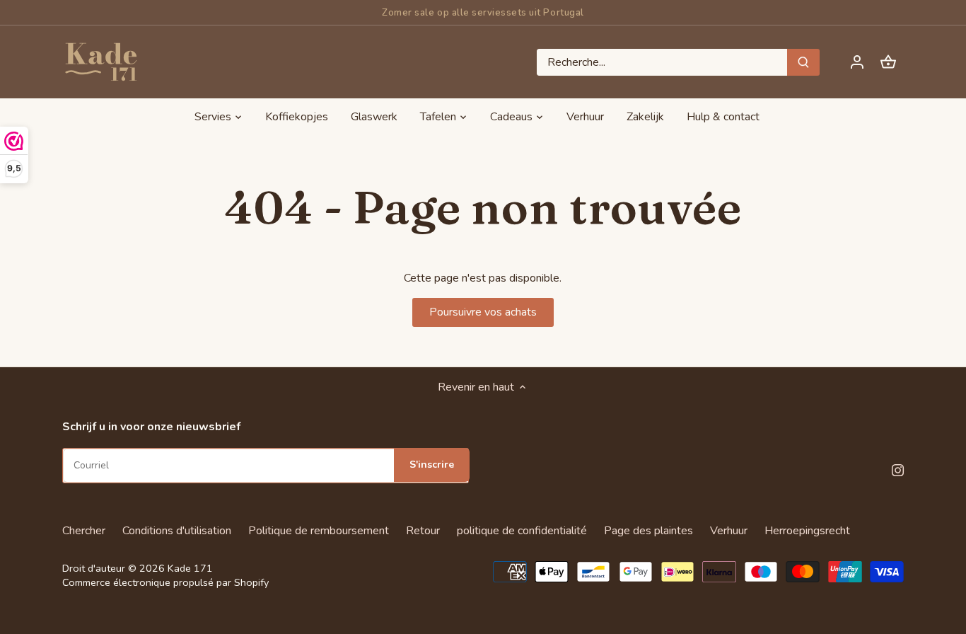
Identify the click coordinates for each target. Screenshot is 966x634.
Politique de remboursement (318, 530)
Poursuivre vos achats (483, 312)
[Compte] (857, 61)
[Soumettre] (804, 62)
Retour (423, 530)
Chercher (83, 530)
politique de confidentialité (522, 530)
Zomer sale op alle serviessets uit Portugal (482, 12)
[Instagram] (898, 469)
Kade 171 (190, 568)
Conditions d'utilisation (176, 530)
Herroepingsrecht (807, 530)
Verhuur (728, 530)
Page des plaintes (648, 530)
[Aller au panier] (888, 61)
